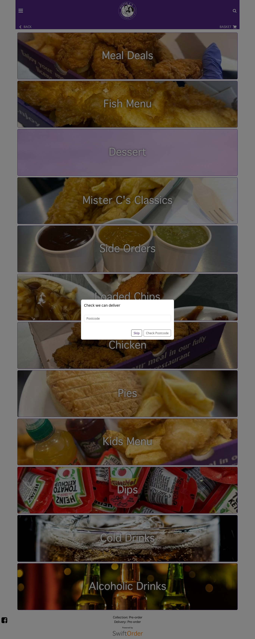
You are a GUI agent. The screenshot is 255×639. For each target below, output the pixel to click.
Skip (137, 333)
